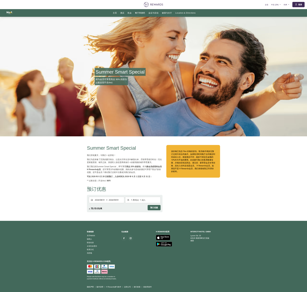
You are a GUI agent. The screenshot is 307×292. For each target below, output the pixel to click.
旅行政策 (137, 287)
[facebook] (123, 238)
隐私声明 (90, 287)
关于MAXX (91, 236)
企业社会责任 (92, 246)
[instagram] (130, 238)
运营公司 (127, 287)
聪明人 (89, 239)
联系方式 (90, 249)
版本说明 (100, 287)
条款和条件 (147, 287)
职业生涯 (90, 243)
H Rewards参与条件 (113, 287)
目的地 (89, 253)
